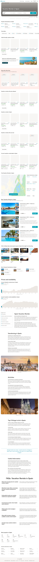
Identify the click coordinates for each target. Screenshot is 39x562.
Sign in (31, 1)
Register (35, 1)
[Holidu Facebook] (21, 559)
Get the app (22, 1)
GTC (19, 560)
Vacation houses (4, 33)
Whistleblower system (31, 560)
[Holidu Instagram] (18, 559)
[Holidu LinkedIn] (19, 559)
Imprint (17, 560)
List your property (27, 1)
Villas (9, 33)
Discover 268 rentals (13, 194)
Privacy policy (22, 560)
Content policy (26, 560)
